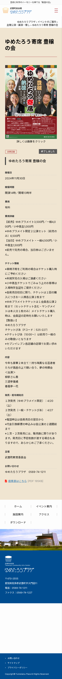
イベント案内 (44, 506)
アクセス (44, 514)
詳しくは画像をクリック (31, 141)
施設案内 (18, 514)
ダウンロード (18, 522)
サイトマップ (14, 663)
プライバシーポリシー (17, 667)
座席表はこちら (17, 481)
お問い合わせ (14, 658)
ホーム (18, 506)
